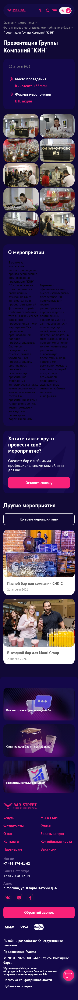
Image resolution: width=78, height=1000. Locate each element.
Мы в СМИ (49, 817)
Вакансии (48, 849)
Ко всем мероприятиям (39, 519)
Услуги (8, 817)
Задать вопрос (53, 833)
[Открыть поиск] (48, 10)
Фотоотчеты (13, 825)
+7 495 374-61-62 (16, 863)
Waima (31, 951)
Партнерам (12, 849)
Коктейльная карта (56, 841)
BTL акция (23, 101)
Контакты (11, 841)
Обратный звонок (39, 912)
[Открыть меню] (54, 10)
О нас (7, 833)
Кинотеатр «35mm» (31, 85)
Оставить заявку (39, 482)
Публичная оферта (17, 986)
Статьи (46, 825)
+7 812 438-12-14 (16, 876)
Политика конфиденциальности (27, 980)
